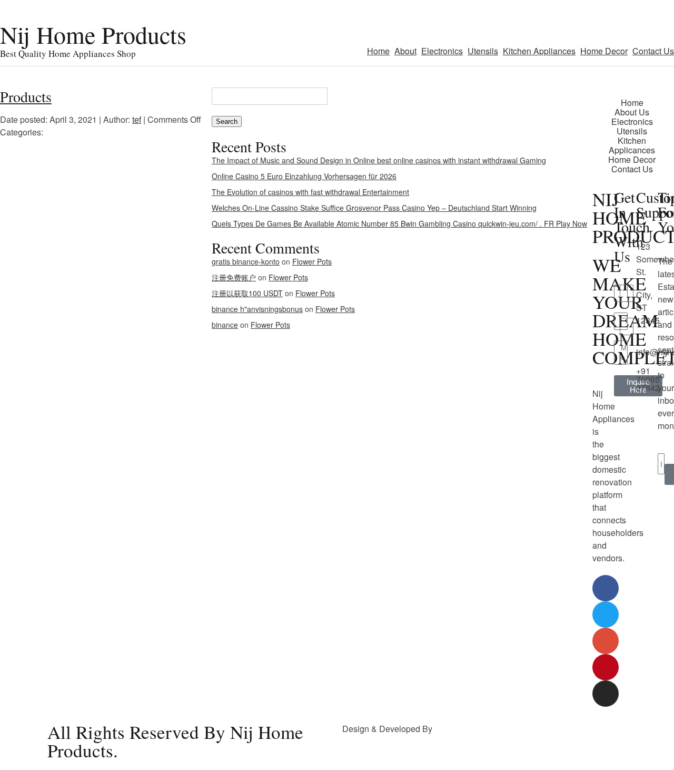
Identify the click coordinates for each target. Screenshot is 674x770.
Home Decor (604, 51)
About (405, 51)
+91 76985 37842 (648, 379)
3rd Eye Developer (470, 729)
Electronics (442, 51)
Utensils (483, 51)
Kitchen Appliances (539, 51)
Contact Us (653, 51)
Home (378, 51)
